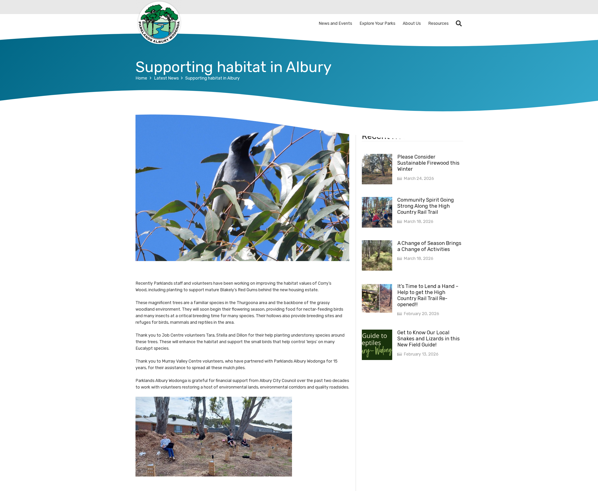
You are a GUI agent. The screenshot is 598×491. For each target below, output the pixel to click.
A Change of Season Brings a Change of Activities (429, 246)
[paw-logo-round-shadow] (158, 23)
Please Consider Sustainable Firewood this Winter (428, 163)
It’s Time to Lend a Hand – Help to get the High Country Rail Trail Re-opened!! (427, 295)
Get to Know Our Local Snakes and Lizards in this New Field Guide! (428, 339)
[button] (459, 23)
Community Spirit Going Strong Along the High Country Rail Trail (425, 206)
